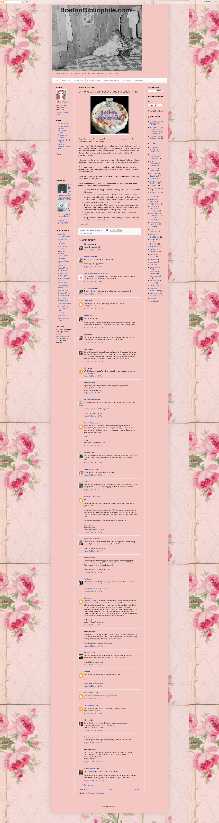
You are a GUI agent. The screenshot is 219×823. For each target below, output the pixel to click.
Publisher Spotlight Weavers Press (156, 137)
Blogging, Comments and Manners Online (63, 222)
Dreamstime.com (61, 336)
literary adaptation (156, 276)
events (152, 254)
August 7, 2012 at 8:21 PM (93, 462)
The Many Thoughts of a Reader (62, 130)
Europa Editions (63, 256)
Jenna (86, 301)
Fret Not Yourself (63, 124)
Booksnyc (88, 452)
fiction (152, 257)
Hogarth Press (62, 273)
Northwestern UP (63, 296)
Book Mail (153, 171)
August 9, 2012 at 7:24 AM (93, 686)
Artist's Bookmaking (154, 155)
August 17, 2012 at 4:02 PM (93, 762)
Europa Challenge (156, 193)
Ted (85, 672)
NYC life (153, 229)
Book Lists (127, 80)
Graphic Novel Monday (155, 207)
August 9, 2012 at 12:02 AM (93, 665)
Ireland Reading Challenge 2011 (155, 214)
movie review (154, 286)
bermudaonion (89, 288)
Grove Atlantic (62, 270)
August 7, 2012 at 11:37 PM (93, 551)
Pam (85, 368)
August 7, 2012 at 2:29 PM (93, 393)
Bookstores (154, 176)
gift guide (153, 259)
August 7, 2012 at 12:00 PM (93, 342)
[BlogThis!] (113, 230)
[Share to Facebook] (118, 230)
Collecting (153, 178)
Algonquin (61, 234)
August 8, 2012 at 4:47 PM (93, 572)
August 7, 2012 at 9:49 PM (93, 532)
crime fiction (154, 252)
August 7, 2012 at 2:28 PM (93, 376)
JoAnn (86, 482)
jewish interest (155, 267)
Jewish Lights (62, 276)
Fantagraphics (62, 258)
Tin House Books (63, 318)
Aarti (86, 579)
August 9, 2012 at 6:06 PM (93, 730)
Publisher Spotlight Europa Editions (156, 128)
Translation (154, 247)
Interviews (139, 80)
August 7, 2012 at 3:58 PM (93, 445)
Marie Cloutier (89, 469)
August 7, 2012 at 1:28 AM (93, 250)
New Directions (63, 290)
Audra (86, 349)
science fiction (155, 291)
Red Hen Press (63, 306)
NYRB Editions (63, 288)
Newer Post (83, 789)
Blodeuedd (88, 244)
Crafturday (153, 185)
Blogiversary (88, 233)
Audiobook (154, 159)
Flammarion (62, 265)
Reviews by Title (93, 80)
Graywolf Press (63, 268)
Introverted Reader (64, 126)
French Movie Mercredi (154, 200)
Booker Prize (154, 173)
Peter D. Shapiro (90, 423)
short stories (154, 293)
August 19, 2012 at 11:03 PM (94, 781)
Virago (60, 321)
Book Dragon (89, 257)
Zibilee (86, 334)
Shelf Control (154, 237)
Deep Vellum (62, 249)
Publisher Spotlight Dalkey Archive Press (156, 123)
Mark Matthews (89, 768)
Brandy (86, 315)
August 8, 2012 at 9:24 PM (93, 625)
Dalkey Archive (63, 246)
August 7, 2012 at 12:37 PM (93, 361)
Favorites (153, 197)
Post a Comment (87, 785)
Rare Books (154, 232)
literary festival (155, 280)
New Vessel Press (64, 293)
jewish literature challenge (155, 272)
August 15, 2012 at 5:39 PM (93, 743)
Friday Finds (154, 204)
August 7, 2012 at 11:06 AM (93, 309)
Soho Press (62, 315)
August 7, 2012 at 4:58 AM (93, 267)
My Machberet (62, 135)
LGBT (152, 227)
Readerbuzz (62, 137)
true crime (153, 301)
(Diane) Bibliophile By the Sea (94, 273)
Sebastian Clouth (90, 496)
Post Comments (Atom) (96, 793)
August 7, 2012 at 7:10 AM (93, 281)
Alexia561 (87, 653)
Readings (153, 234)
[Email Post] (107, 230)
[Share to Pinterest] (121, 230)
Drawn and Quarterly (61, 252)
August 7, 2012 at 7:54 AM (93, 294)
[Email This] (111, 230)
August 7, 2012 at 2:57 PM (93, 416)
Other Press (62, 298)
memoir (152, 283)
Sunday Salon (155, 239)
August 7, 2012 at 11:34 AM (93, 328)
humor (152, 265)
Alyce (86, 720)
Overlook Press (63, 301)
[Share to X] (116, 230)
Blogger (113, 807)
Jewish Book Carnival (154, 219)
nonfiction (153, 288)
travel (152, 298)
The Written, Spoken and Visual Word (64, 146)
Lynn (86, 598)
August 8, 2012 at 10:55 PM (93, 646)
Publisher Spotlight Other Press (156, 133)
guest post (153, 262)
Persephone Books (64, 303)
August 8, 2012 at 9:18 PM (93, 591)
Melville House (63, 285)
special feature (155, 296)
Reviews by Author (111, 80)
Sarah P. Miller (89, 693)
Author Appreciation (154, 162)
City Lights (61, 244)
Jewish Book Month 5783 (154, 223)
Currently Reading (156, 188)
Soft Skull (61, 313)
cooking (153, 249)
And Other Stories (64, 237)
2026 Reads (79, 80)
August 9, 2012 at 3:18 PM (93, 698)
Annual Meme (155, 147)
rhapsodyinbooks (90, 400)
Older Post (136, 789)
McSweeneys (62, 283)
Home (56, 80)
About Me (66, 80)
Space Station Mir (90, 539)
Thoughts (153, 244)
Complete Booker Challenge (156, 182)
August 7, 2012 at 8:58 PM (93, 475)
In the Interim (154, 211)
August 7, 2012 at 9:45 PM (93, 490)
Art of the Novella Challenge (156, 151)
